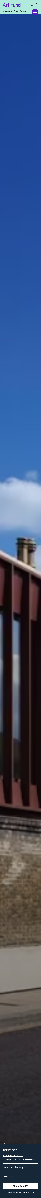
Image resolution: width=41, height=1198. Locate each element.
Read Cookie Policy (13, 1155)
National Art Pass (10, 11)
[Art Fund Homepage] (13, 5)
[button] (20, 1186)
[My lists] (32, 4)
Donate (23, 11)
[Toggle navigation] (35, 12)
